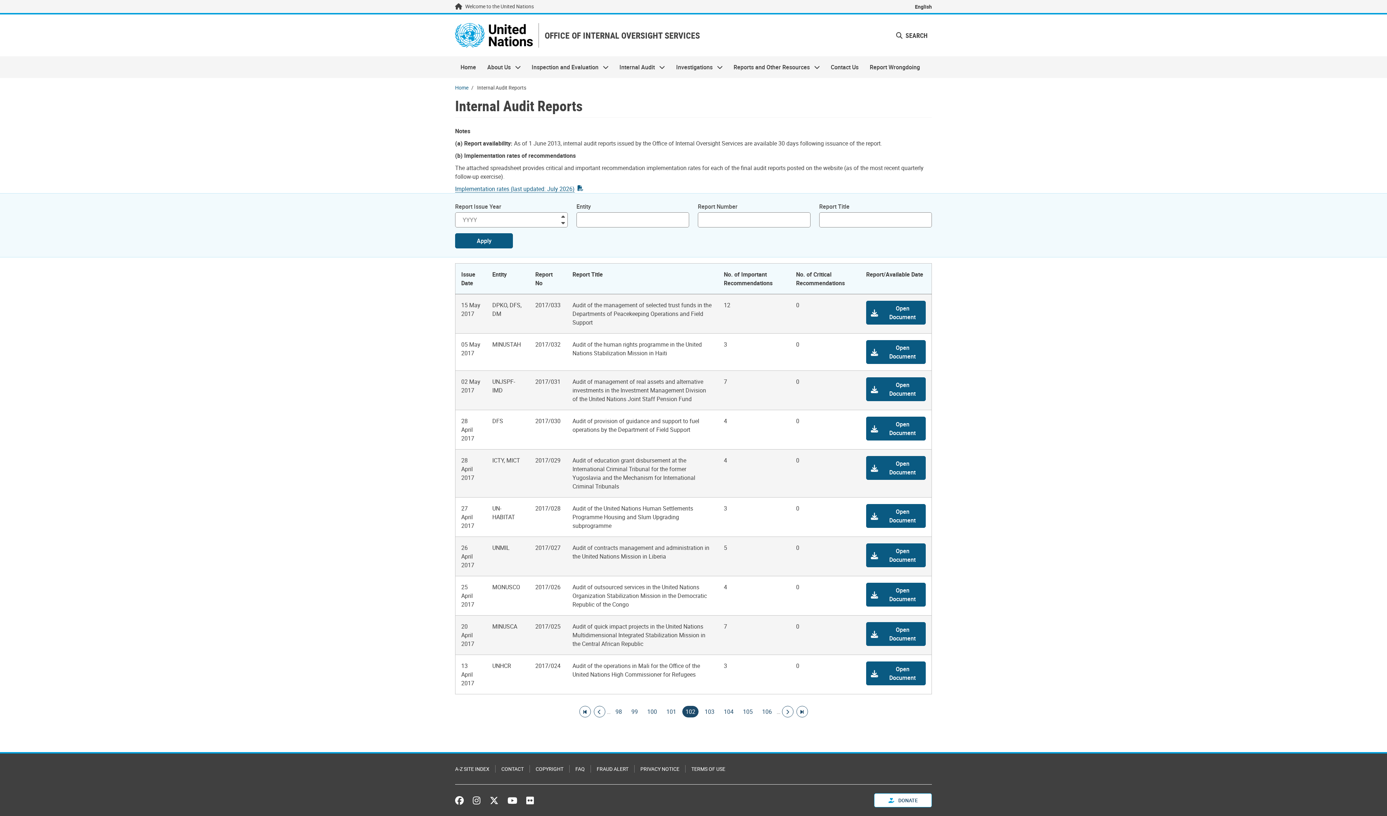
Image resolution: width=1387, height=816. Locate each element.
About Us (495, 67)
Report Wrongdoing (895, 67)
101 (671, 712)
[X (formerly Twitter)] (494, 800)
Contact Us (845, 67)
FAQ (580, 768)
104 (729, 712)
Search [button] (916, 35)
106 (767, 712)
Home (468, 67)
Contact (512, 768)
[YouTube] (512, 800)
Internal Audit (634, 67)
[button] (896, 313)
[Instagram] (476, 800)
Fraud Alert (612, 768)
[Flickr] (530, 800)
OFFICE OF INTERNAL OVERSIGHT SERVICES (622, 35)
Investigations (692, 67)
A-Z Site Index (472, 768)
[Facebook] (461, 800)
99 (634, 712)
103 (709, 712)
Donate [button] (907, 800)
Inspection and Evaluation (562, 67)
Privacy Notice (659, 768)
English (923, 6)
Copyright (549, 768)
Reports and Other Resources (769, 67)
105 (748, 712)
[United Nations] (494, 35)
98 (618, 712)
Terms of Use (708, 768)
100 (652, 712)
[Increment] (563, 216)
